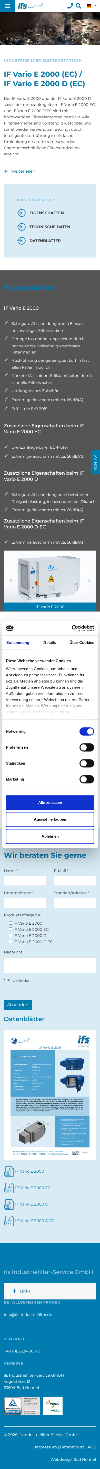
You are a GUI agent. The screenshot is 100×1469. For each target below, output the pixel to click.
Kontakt (95, 462)
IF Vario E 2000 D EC (35, 1220)
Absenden (17, 1004)
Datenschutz (72, 1447)
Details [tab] (49, 642)
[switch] (86, 747)
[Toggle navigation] (7, 6)
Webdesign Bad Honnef (73, 1459)
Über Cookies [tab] (81, 642)
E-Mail (61, 870)
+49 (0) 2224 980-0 (22, 1351)
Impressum (46, 1447)
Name (11, 870)
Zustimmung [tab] (17, 642)
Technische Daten (49, 226)
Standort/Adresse (71, 892)
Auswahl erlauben (50, 819)
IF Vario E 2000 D (31, 1204)
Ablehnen (50, 836)
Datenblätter (45, 240)
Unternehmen (19, 892)
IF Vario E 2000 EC (33, 1187)
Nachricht (13, 952)
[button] (92, 6)
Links (25, 1291)
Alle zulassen (50, 802)
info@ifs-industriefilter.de (28, 1314)
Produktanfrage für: (22, 915)
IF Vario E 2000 (29, 1171)
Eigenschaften (46, 212)
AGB (91, 1447)
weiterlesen (22, 171)
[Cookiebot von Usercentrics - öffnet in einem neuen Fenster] (72, 628)
